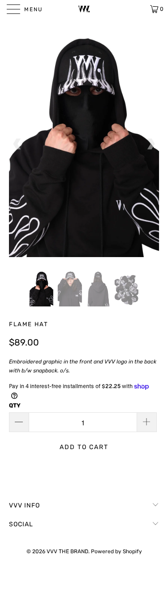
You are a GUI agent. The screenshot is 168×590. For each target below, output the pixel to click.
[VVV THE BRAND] (84, 9)
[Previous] (17, 144)
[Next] (150, 144)
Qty (15, 405)
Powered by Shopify (116, 551)
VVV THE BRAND (67, 551)
